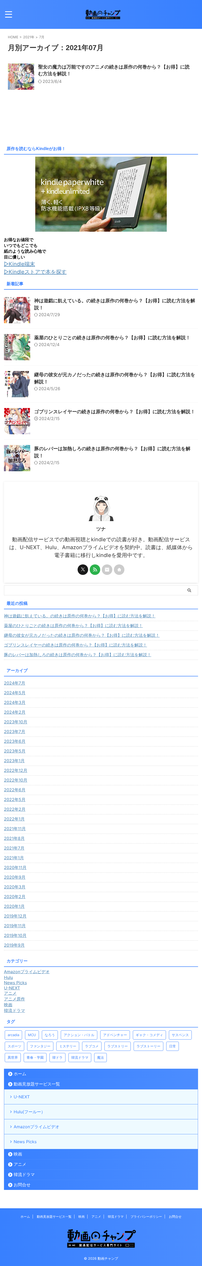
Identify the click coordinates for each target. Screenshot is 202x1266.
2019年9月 (14, 945)
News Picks (25, 1141)
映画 (18, 1154)
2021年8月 (14, 838)
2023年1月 (14, 760)
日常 (172, 1046)
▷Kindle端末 (19, 264)
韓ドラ (57, 1057)
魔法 (100, 1057)
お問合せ (22, 1184)
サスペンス (180, 1035)
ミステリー (67, 1046)
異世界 (13, 1057)
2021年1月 (14, 857)
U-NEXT (22, 1096)
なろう (50, 1035)
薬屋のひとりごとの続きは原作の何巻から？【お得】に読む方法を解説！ (112, 337)
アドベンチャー (115, 1035)
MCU (32, 1035)
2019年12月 (15, 916)
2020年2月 (15, 896)
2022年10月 (15, 780)
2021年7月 (14, 848)
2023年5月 (15, 751)
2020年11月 (15, 867)
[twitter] (83, 569)
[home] (119, 569)
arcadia (13, 1035)
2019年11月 (15, 925)
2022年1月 (14, 819)
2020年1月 (14, 906)
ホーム (20, 1073)
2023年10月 (15, 721)
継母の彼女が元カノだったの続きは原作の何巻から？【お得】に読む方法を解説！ (82, 635)
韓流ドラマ (79, 1057)
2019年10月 (15, 935)
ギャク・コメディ (149, 1035)
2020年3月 (15, 886)
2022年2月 (15, 809)
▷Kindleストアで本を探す (35, 272)
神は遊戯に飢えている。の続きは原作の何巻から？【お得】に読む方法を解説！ (79, 615)
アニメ (20, 1164)
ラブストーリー (148, 1046)
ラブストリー (117, 1046)
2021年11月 (15, 828)
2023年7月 (14, 731)
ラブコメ (92, 1046)
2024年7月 (14, 683)
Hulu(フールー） (29, 1111)
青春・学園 (35, 1057)
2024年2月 (15, 712)
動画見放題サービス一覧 (37, 1084)
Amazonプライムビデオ (36, 1126)
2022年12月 (15, 770)
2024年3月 (15, 702)
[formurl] (107, 569)
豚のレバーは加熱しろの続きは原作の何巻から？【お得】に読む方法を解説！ (77, 654)
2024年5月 (15, 692)
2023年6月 (15, 741)
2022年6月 (15, 789)
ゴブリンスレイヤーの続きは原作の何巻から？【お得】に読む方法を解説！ (114, 411)
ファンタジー (40, 1046)
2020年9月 (15, 877)
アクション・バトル (79, 1035)
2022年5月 (15, 799)
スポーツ (14, 1046)
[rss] (95, 569)
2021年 (28, 37)
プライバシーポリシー (146, 1217)
